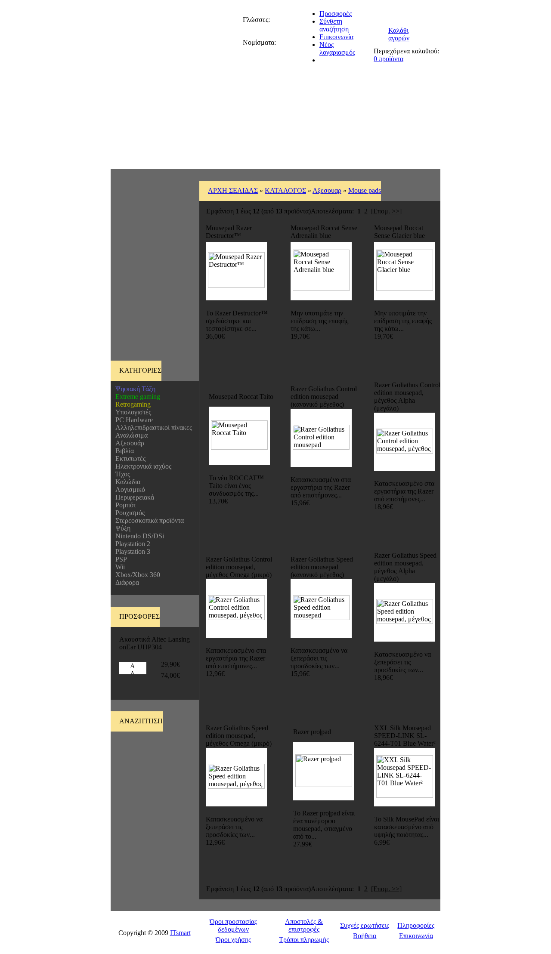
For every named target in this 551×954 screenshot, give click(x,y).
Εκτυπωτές (128, 458)
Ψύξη (121, 528)
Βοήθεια (364, 935)
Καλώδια (126, 481)
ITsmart (180, 932)
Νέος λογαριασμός (337, 48)
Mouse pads (364, 190)
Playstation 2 (131, 543)
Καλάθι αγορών (398, 34)
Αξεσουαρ (327, 190)
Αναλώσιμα (130, 435)
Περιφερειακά (133, 497)
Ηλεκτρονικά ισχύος (141, 466)
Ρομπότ (124, 505)
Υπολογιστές (131, 412)
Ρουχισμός (128, 512)
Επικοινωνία (336, 36)
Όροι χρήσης (233, 939)
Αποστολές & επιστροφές (304, 925)
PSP (119, 559)
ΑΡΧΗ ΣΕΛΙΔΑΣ (233, 190)
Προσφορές (335, 13)
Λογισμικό (128, 489)
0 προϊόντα (388, 58)
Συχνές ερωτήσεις (364, 925)
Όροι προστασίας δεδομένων (233, 925)
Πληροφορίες (415, 925)
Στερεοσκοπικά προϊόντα (148, 520)
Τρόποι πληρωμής (304, 939)
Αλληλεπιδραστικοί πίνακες (152, 427)
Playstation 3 (131, 551)
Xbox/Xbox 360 (136, 574)
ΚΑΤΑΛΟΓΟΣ (285, 190)
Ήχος (121, 474)
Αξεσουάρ (128, 443)
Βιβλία (123, 450)
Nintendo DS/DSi (138, 536)
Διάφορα (125, 582)
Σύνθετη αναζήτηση (334, 25)
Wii (118, 567)
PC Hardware (132, 419)
